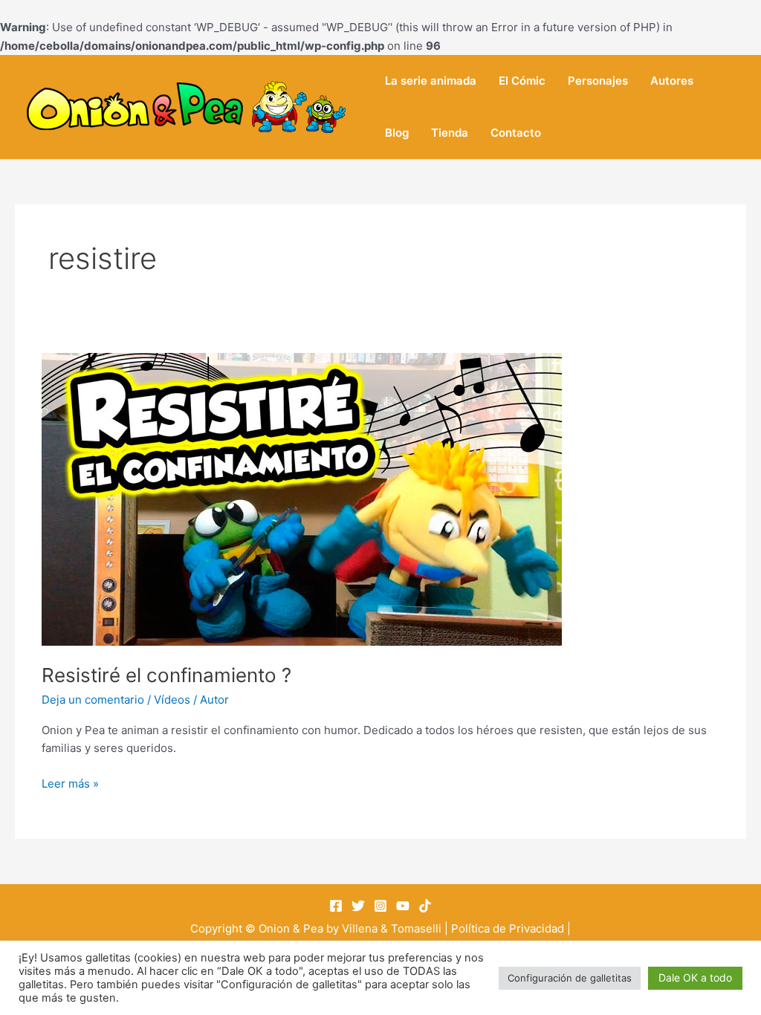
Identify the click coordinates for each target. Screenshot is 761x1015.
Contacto (515, 133)
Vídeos (172, 700)
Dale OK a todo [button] (695, 977)
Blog (397, 133)
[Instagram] (380, 905)
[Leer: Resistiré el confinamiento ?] (302, 498)
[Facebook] (336, 905)
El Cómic (522, 81)
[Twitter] (358, 905)
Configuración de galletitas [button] (570, 978)
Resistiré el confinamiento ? (166, 675)
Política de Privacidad (507, 928)
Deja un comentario (93, 700)
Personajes (598, 81)
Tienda (449, 133)
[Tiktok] (425, 905)
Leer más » (70, 783)
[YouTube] (402, 905)
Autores (671, 81)
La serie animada (430, 81)
